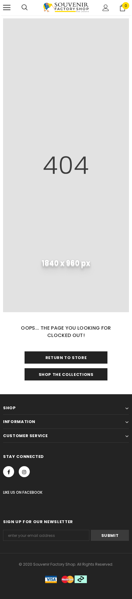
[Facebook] (8, 471)
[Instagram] (24, 471)
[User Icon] (106, 8)
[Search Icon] (24, 8)
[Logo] (66, 7)
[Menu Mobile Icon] (6, 7)
